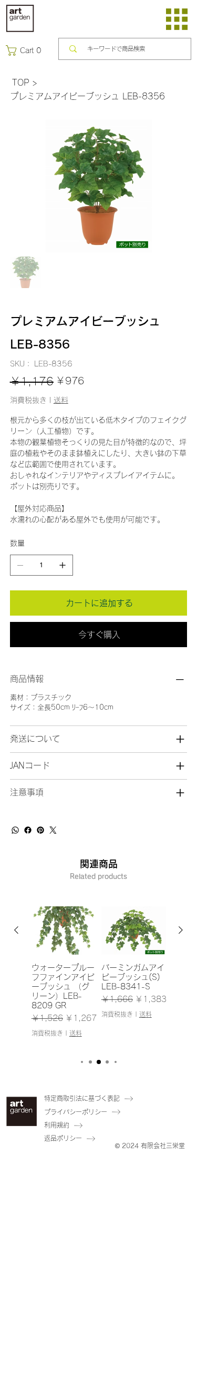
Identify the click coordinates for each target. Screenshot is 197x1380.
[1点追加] (62, 565)
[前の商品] (16, 930)
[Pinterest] (40, 830)
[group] (99, 977)
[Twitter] (53, 830)
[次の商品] (180, 930)
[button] (26, 50)
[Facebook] (28, 830)
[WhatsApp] (15, 830)
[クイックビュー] (64, 930)
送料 (75, 1033)
